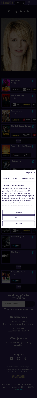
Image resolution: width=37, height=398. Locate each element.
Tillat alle (18, 212)
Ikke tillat (18, 224)
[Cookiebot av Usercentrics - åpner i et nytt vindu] (26, 173)
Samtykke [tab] (5, 178)
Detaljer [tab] (14, 178)
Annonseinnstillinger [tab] (27, 178)
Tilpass (17, 218)
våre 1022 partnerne (13, 188)
